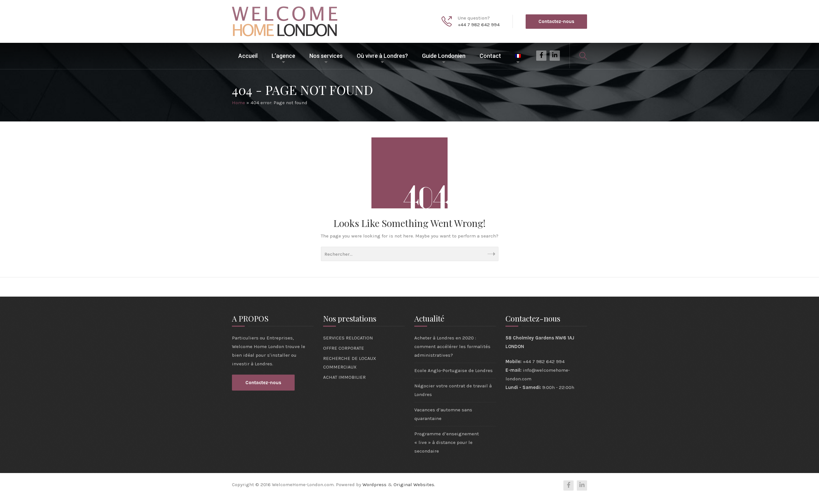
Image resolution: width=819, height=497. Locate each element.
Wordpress (374, 484)
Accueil (248, 55)
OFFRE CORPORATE (343, 348)
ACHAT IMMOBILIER (344, 377)
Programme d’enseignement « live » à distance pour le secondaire (446, 442)
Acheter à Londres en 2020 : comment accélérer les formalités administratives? (452, 346)
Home (238, 102)
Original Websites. (414, 484)
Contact (490, 55)
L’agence (283, 55)
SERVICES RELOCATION (348, 338)
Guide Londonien (443, 55)
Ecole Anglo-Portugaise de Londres (453, 370)
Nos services (326, 55)
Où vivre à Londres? (382, 55)
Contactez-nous (556, 21)
